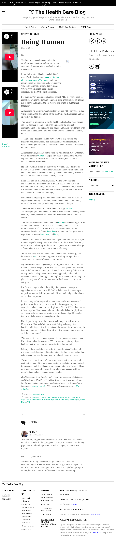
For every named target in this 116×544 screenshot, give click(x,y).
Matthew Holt (106, 171)
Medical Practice (47, 27)
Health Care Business (67, 27)
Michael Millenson (28, 507)
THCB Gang (86, 27)
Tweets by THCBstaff (6, 145)
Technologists (74, 399)
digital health (26, 399)
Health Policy (30, 27)
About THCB (7, 2)
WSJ (28, 402)
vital (36, 256)
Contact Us (77, 2)
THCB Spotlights (46, 494)
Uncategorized (30, 33)
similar (69, 208)
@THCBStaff (64, 494)
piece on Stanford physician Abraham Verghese (40, 78)
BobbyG (33, 432)
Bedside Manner (64, 397)
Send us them (95, 514)
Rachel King (63, 399)
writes (41, 155)
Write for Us (21, 2)
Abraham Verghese (39, 397)
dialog (61, 222)
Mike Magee (26, 501)
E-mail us (73, 504)
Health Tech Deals (47, 498)
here (49, 231)
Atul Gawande (52, 397)
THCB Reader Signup (62, 2)
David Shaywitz (76, 397)
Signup (92, 199)
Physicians (54, 399)
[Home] (57, 12)
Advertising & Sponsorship (39, 2)
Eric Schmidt (36, 399)
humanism (46, 399)
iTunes (43, 514)
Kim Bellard (26, 498)
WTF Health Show (47, 501)
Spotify (48, 514)
